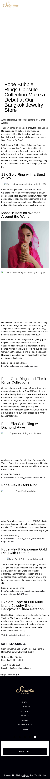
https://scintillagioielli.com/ (18, 635)
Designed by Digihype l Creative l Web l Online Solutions (25, 776)
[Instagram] (30, 737)
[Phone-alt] (14, 737)
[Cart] (41, 5)
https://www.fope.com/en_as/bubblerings (19, 366)
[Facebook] (25, 737)
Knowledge (13, 674)
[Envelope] (20, 737)
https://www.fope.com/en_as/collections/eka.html (23, 477)
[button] (46, 5)
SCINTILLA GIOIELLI (13, 643)
